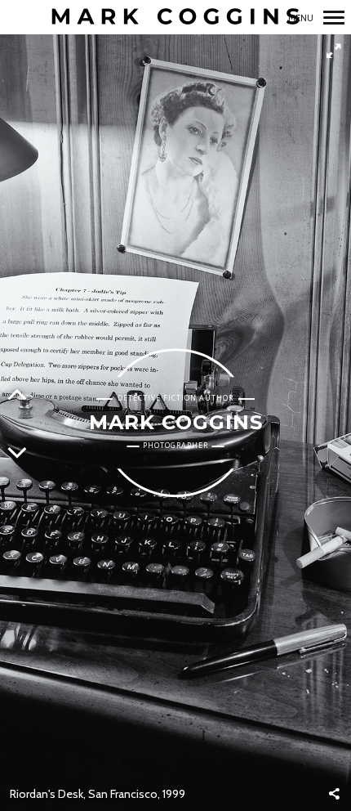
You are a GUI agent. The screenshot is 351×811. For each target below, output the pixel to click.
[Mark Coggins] (175, 17)
